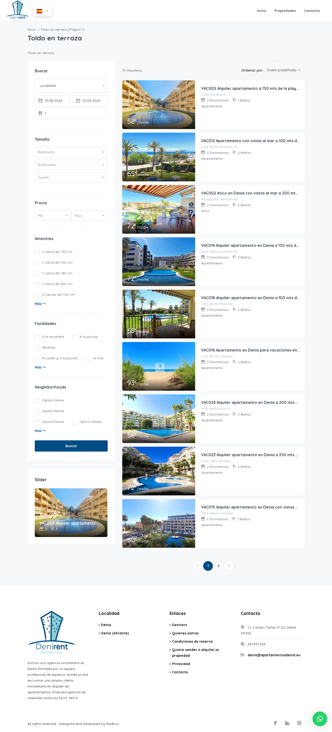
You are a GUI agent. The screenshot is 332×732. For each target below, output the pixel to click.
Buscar (71, 446)
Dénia (106, 625)
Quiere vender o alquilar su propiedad (195, 653)
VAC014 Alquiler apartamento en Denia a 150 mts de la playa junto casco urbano (250, 245)
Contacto (312, 11)
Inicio (261, 11)
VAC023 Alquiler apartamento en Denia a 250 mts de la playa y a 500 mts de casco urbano (250, 454)
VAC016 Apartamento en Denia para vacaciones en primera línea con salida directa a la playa (250, 350)
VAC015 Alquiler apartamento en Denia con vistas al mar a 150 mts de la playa (250, 507)
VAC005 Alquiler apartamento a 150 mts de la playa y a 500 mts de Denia (250, 88)
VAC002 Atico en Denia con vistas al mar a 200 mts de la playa (250, 193)
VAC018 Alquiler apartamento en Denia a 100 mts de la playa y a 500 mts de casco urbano (250, 297)
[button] (40, 304)
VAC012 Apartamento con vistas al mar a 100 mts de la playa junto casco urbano (250, 140)
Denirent (179, 625)
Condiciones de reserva (192, 641)
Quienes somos (185, 633)
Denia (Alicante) (115, 633)
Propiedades (285, 11)
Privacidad (181, 664)
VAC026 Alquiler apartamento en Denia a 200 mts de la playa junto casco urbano (250, 402)
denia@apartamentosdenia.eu (274, 655)
